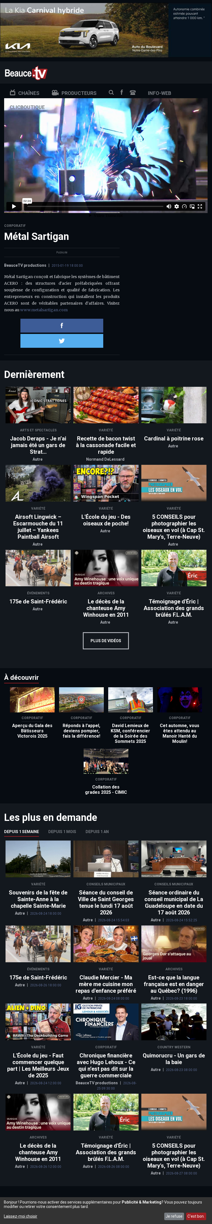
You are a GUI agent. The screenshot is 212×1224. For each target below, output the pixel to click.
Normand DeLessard (105, 459)
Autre (38, 459)
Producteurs (79, 93)
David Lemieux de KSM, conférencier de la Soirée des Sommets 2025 (130, 733)
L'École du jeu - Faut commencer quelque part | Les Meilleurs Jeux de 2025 (38, 1065)
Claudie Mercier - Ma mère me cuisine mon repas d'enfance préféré (106, 984)
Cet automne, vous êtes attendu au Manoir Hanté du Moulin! (179, 733)
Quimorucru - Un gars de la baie (174, 1058)
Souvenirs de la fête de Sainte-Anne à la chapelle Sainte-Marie (38, 899)
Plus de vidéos (106, 641)
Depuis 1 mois (62, 831)
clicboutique (27, 107)
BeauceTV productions (25, 265)
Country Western (173, 1047)
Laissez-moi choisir (20, 1216)
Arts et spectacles (38, 430)
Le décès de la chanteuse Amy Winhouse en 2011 (106, 608)
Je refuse (174, 1216)
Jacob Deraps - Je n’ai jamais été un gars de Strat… (38, 445)
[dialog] (106, 1210)
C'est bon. (196, 1216)
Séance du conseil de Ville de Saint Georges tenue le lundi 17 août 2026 (106, 902)
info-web (159, 93)
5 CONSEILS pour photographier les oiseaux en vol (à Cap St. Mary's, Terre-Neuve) (174, 527)
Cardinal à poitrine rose (173, 438)
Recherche (111, 92)
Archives (106, 593)
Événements (38, 593)
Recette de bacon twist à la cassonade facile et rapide (106, 445)
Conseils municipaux (105, 884)
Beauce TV (26, 72)
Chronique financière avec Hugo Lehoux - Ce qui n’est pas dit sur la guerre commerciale (106, 1065)
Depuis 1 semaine (21, 831)
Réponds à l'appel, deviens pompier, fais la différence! (81, 731)
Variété (106, 430)
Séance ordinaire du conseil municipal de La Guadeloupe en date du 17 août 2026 (173, 902)
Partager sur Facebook (61, 326)
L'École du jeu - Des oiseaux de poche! (106, 520)
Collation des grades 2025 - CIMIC (106, 789)
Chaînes (28, 93)
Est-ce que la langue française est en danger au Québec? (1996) (174, 984)
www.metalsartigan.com (44, 309)
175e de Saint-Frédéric (38, 601)
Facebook (121, 92)
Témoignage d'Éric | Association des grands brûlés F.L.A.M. (174, 608)
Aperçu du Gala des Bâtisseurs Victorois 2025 (32, 731)
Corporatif (15, 226)
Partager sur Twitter (61, 341)
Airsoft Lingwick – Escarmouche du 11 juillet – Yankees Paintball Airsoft (38, 527)
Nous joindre (133, 92)
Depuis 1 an (97, 831)
